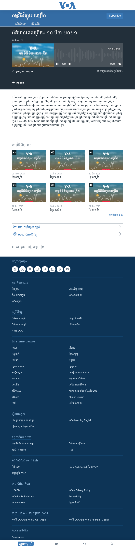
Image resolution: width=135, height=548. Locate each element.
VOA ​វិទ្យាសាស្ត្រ (76, 289)
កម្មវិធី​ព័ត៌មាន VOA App (23, 443)
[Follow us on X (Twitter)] (22, 269)
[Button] (18, 84)
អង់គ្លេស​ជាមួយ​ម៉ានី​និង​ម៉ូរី (23, 420)
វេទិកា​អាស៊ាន (74, 324)
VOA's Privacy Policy (79, 490)
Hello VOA (17, 330)
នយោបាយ (16, 378)
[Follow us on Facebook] (15, 269)
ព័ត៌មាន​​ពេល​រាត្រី (19, 324)
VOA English (18, 502)
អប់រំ (13, 403)
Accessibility (75, 496)
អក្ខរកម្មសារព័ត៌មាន (77, 378)
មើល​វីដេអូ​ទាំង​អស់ (116, 215)
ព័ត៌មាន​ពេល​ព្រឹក (19, 318)
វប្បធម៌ (72, 360)
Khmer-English (76, 397)
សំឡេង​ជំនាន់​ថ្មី (75, 318)
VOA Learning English (80, 420)
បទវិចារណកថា (75, 403)
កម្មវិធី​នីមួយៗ (20, 24)
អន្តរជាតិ (15, 354)
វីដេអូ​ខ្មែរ (15, 289)
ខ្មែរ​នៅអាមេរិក (18, 366)
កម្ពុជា (14, 348)
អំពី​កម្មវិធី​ (35, 24)
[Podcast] (60, 269)
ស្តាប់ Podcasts (19, 449)
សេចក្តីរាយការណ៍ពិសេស (79, 372)
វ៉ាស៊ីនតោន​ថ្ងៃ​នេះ (19, 295)
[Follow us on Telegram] (45, 269)
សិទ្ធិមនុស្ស (16, 390)
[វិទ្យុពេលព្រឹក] (29, 160)
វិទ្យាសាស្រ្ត (73, 354)
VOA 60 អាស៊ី (75, 295)
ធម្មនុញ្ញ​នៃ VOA (19, 473)
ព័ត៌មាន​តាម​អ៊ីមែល (77, 443)
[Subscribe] (67, 269)
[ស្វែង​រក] (112, 544)
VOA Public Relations (23, 496)
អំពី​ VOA (16, 467)
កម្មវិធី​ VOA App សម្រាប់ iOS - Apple (29, 519)
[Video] (56, 544)
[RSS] (52, 269)
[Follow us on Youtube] (30, 269)
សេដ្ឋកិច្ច (15, 384)
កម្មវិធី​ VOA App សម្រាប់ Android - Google (89, 519)
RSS (71, 449)
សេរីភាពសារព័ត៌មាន (77, 384)
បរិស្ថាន (72, 348)
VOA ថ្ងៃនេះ (17, 301)
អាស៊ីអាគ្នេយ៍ (17, 372)
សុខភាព (15, 397)
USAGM (16, 490)
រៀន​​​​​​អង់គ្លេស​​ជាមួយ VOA (23, 426)
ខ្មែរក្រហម (73, 366)
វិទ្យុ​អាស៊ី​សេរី (74, 502)
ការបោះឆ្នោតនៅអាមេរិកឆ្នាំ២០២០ (83, 390)
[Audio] (84, 544)
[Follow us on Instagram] (37, 269)
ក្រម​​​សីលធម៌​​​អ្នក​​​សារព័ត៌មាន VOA (83, 467)
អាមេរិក (15, 360)
